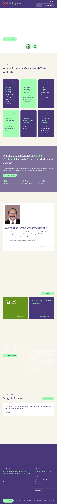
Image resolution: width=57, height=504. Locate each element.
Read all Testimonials (11, 355)
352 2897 (49, 471)
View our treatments (11, 39)
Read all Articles (48, 398)
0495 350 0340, (40, 471)
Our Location (9, 500)
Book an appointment (48, 5)
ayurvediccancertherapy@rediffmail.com (16, 473)
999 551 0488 (51, 1)
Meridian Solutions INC (46, 500)
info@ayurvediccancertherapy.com (14, 471)
